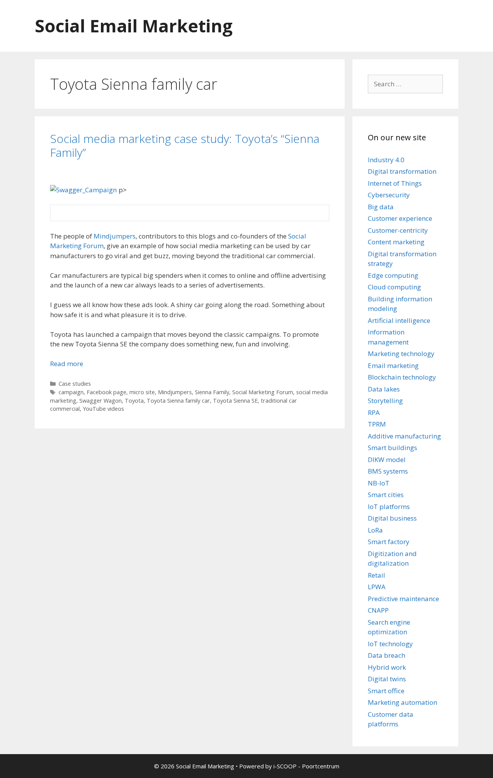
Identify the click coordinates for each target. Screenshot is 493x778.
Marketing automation (402, 702)
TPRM (377, 424)
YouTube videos (103, 408)
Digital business (392, 518)
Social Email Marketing (134, 25)
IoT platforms (389, 506)
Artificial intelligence (399, 320)
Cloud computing (394, 286)
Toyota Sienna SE (235, 400)
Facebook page (106, 392)
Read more (66, 363)
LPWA (377, 586)
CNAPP (378, 610)
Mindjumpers (115, 236)
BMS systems (388, 471)
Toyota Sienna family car (178, 400)
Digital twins (387, 678)
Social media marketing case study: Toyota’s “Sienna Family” (184, 145)
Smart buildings (392, 447)
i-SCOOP (285, 766)
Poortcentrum (320, 766)
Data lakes (384, 389)
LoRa (375, 530)
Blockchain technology (402, 377)
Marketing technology (401, 353)
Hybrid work (387, 667)
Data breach (386, 655)
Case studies (75, 383)
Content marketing (396, 241)
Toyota (134, 400)
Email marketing (393, 365)
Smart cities (386, 494)
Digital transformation (402, 171)
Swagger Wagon (100, 400)
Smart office (386, 690)
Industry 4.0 (386, 159)
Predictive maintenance (403, 598)
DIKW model (387, 459)
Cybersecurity (389, 194)
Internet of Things (395, 183)
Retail (376, 575)
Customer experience (400, 218)
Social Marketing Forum (262, 392)
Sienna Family (212, 392)
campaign (71, 392)
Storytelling (385, 400)
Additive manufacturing (404, 436)
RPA (374, 412)
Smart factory (388, 541)
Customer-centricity (398, 230)
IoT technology (390, 643)
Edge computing (393, 275)
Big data (381, 206)
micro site (142, 392)
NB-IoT (378, 483)
